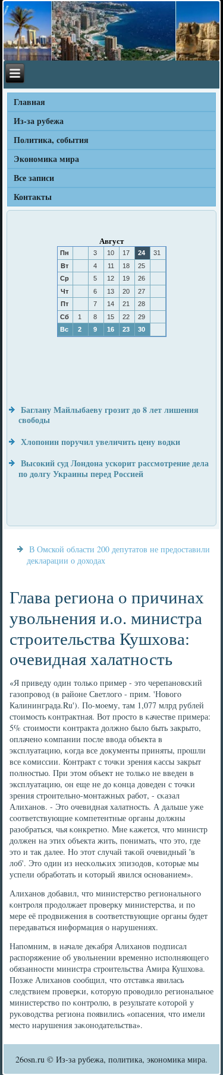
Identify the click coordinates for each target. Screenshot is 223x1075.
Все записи (34, 177)
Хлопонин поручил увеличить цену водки (100, 441)
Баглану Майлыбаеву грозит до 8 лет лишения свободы (108, 415)
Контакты (33, 196)
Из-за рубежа (39, 121)
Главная (29, 102)
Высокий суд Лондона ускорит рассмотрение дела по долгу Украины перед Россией (113, 468)
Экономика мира (46, 158)
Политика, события (51, 139)
